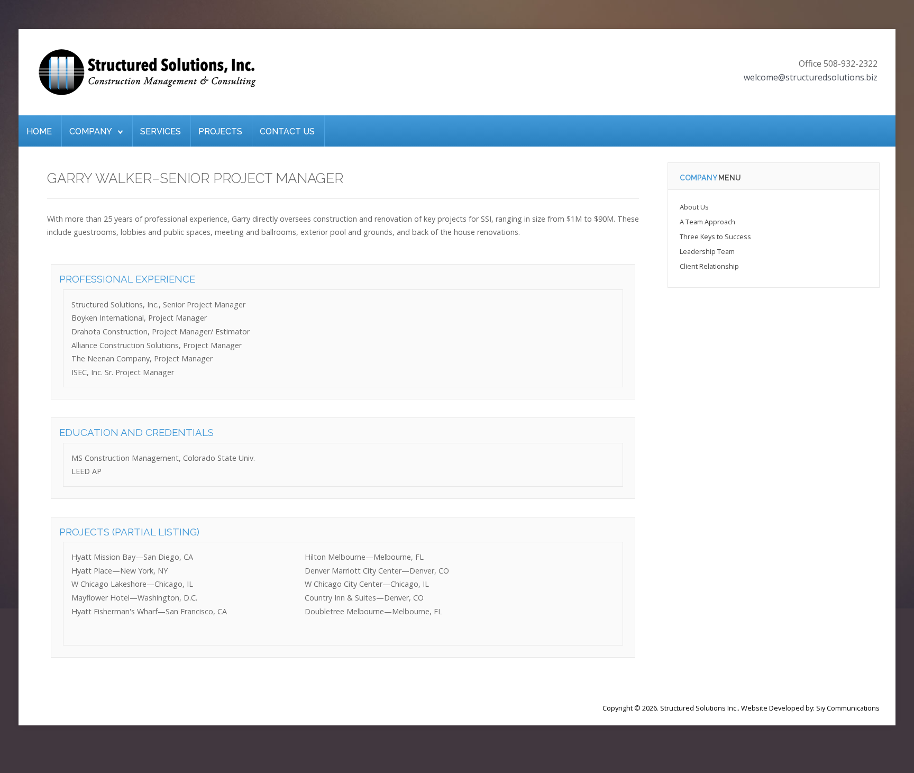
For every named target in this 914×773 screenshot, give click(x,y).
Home (39, 131)
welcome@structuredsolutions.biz (811, 77)
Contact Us (287, 131)
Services (160, 131)
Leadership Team (707, 251)
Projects (220, 131)
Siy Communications (848, 708)
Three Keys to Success (715, 236)
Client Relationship (709, 266)
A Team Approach (707, 221)
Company (90, 131)
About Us (694, 207)
